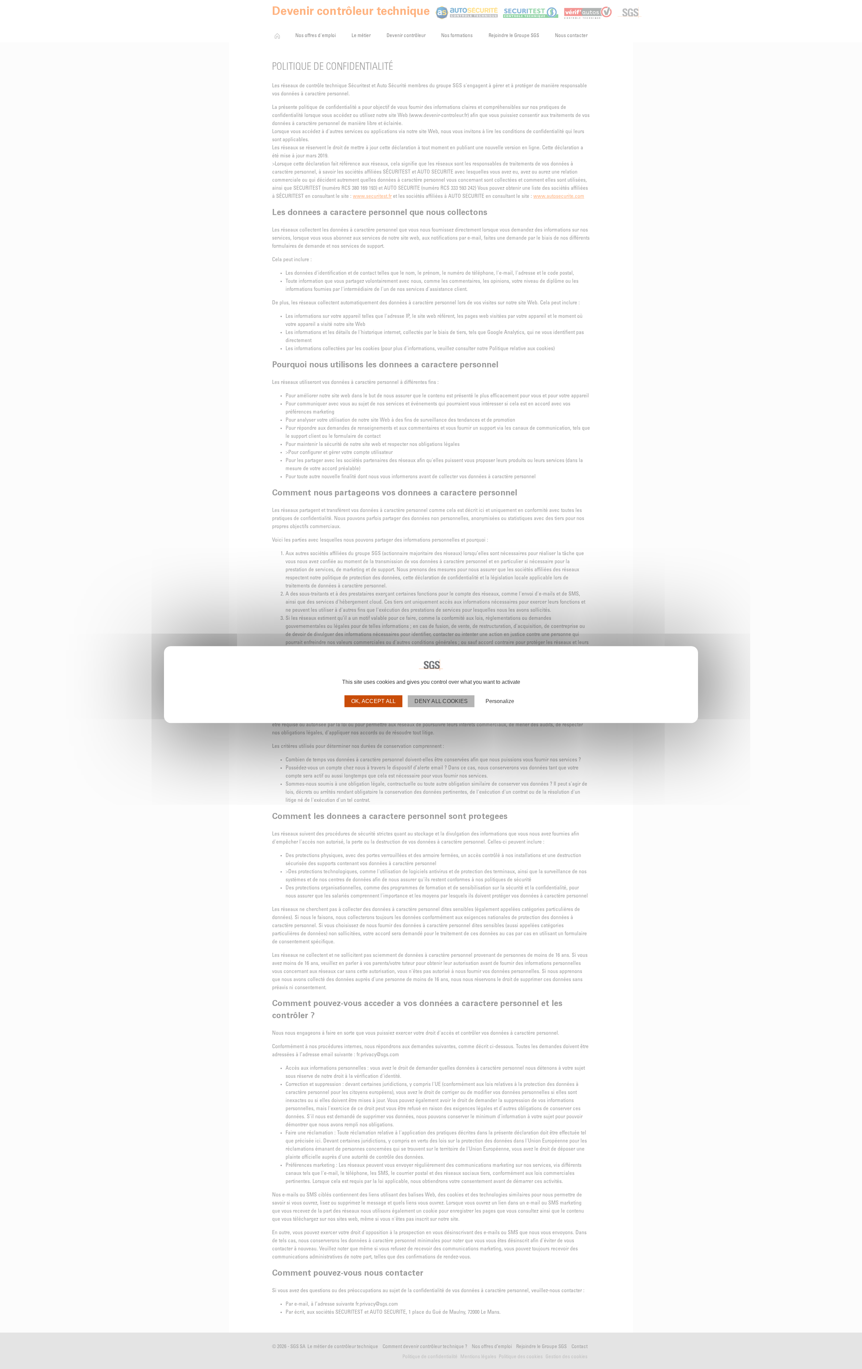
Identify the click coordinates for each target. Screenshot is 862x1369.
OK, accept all (373, 701)
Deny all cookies (441, 701)
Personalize (500, 701)
